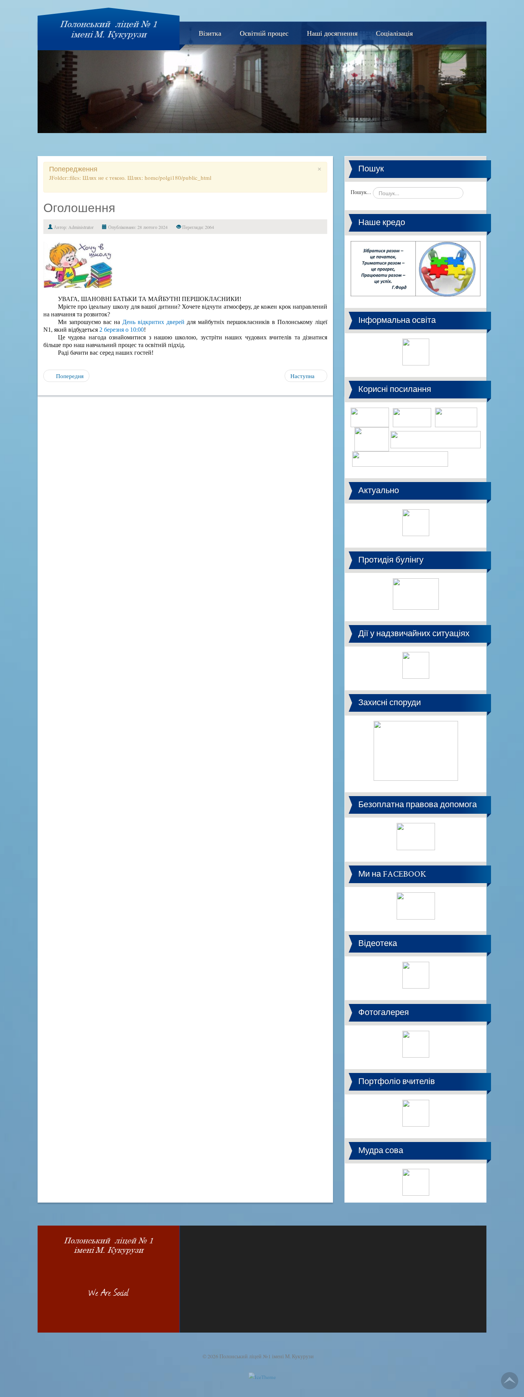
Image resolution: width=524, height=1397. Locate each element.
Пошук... (361, 192)
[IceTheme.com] (262, 1370)
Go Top (509, 1380)
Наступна (303, 376)
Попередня (69, 376)
